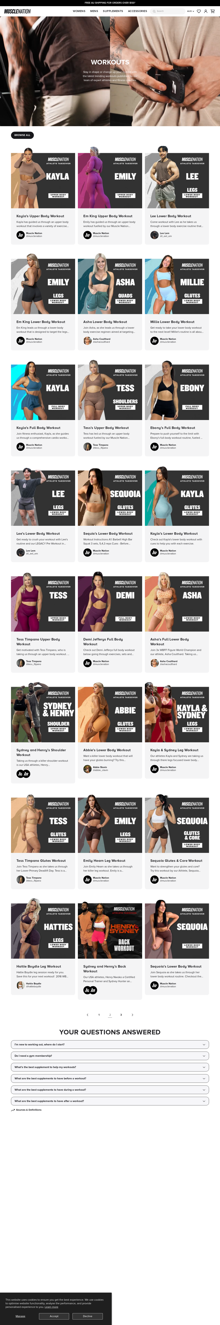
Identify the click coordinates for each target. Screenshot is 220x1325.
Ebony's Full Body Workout (177, 406)
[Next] (132, 1015)
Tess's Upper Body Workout (110, 406)
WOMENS (79, 11)
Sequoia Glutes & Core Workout (177, 839)
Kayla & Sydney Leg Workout (177, 728)
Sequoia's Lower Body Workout (177, 945)
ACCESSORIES (137, 11)
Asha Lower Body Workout (110, 300)
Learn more (51, 1307)
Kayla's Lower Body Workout (177, 512)
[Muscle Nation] (17, 11)
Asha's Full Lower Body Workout (177, 620)
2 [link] (110, 1015)
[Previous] (88, 1015)
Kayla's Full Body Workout (43, 406)
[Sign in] (205, 11)
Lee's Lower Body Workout (43, 512)
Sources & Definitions (28, 1110)
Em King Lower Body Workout (43, 300)
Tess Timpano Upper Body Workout (43, 620)
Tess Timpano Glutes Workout (43, 839)
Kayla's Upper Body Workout (43, 194)
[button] (212, 11)
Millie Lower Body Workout (177, 300)
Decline (87, 1316)
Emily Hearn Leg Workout (110, 839)
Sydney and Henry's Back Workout (110, 947)
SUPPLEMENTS (113, 11)
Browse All (22, 135)
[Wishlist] (199, 11)
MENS (94, 11)
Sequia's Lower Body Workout (110, 512)
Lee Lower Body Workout (177, 194)
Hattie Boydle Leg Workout (43, 945)
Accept (54, 1316)
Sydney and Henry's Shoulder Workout (43, 730)
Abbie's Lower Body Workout (110, 728)
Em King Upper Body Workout (110, 194)
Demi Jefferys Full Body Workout (110, 620)
